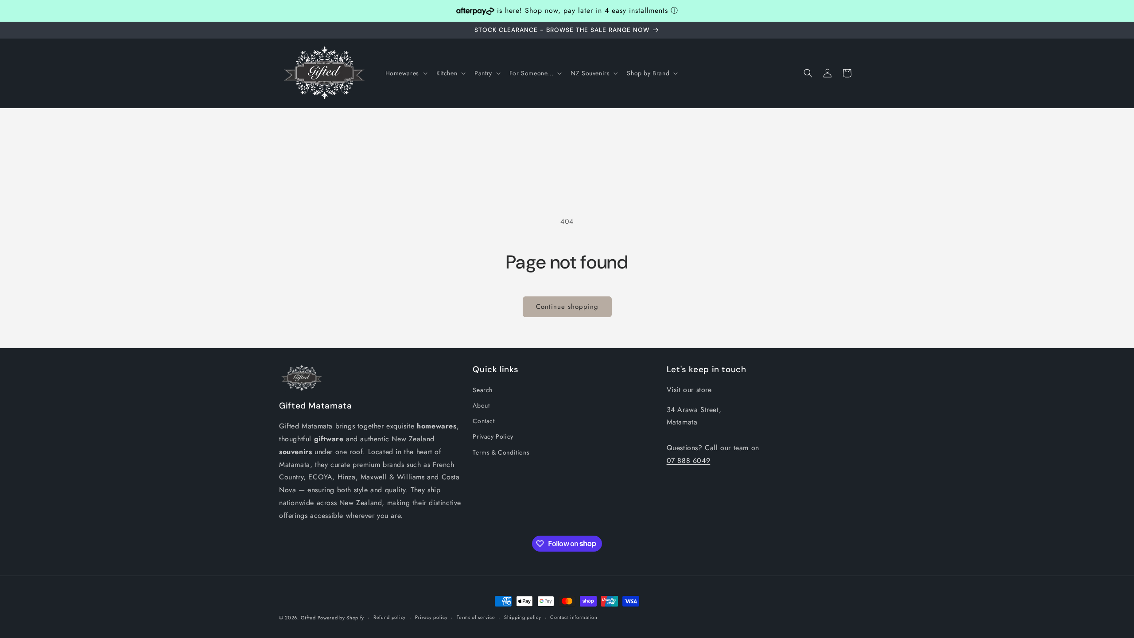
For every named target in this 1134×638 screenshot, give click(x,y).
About (481, 405)
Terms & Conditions (501, 452)
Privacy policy (431, 617)
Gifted (309, 617)
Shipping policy (522, 617)
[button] (405, 73)
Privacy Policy (493, 436)
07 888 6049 (689, 460)
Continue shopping (567, 306)
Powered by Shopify (341, 617)
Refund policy (389, 617)
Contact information (573, 617)
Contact (483, 420)
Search (483, 389)
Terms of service (476, 617)
